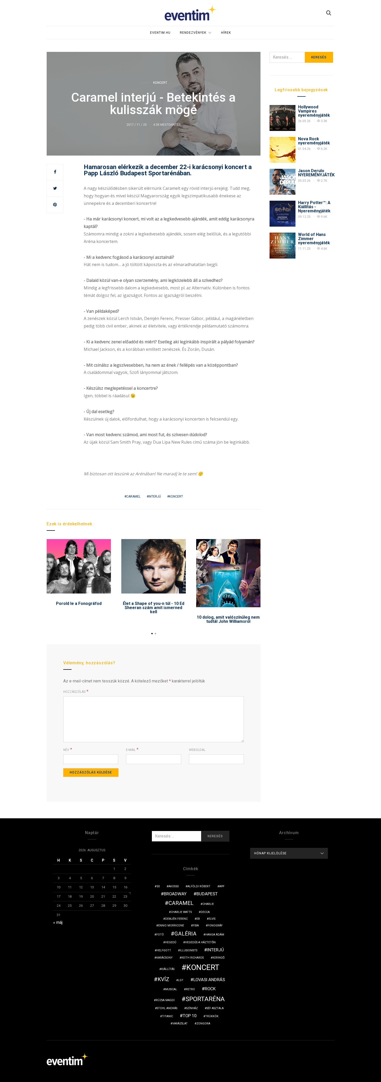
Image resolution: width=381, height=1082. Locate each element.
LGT (181, 980)
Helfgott (164, 950)
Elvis (212, 918)
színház (192, 1008)
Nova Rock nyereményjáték (314, 140)
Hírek (226, 32)
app (221, 886)
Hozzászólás (74, 692)
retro (190, 989)
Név (66, 750)
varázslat (180, 1023)
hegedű (170, 942)
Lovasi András (209, 979)
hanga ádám (214, 934)
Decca (205, 912)
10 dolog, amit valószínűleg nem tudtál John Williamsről (228, 619)
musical (171, 989)
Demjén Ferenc (176, 918)
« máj (57, 922)
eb (198, 918)
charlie (208, 904)
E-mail (131, 750)
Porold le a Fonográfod (79, 603)
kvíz (163, 979)
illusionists (188, 950)
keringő (218, 957)
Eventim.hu (160, 32)
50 (158, 886)
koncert (176, 496)
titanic (167, 1016)
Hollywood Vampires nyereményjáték (314, 111)
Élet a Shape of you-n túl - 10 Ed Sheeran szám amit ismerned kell (153, 607)
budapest (207, 893)
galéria (185, 934)
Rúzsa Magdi (165, 1000)
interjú (155, 496)
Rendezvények (193, 32)
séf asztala (215, 1008)
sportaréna (205, 999)
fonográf (215, 925)
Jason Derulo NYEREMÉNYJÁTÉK (316, 172)
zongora (203, 1023)
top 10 (189, 1015)
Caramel (133, 496)
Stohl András (167, 1008)
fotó (160, 934)
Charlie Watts (181, 912)
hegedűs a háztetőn (200, 942)
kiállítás (167, 969)
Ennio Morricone (171, 925)
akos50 (173, 886)
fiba (196, 925)
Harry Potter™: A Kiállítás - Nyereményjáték (314, 206)
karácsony (164, 957)
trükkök (211, 1016)
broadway (175, 893)
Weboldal (197, 750)
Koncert (160, 83)
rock (210, 988)
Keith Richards (192, 957)
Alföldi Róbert (198, 886)
